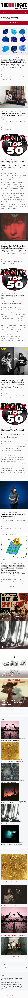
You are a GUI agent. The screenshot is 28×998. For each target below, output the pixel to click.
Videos (4, 127)
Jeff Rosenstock (22, 186)
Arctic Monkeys (14, 175)
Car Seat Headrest (6, 448)
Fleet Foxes (10, 316)
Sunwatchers (9, 202)
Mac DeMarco (17, 327)
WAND (3, 474)
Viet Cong (22, 472)
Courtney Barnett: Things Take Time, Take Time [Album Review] (13, 61)
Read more (3, 70)
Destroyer (17, 450)
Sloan (18, 197)
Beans (13, 177)
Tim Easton (4, 206)
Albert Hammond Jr (8, 444)
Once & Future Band (11, 329)
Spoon (2, 336)
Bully (24, 446)
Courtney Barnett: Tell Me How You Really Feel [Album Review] (13, 247)
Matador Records (5, 398)
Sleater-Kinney (9, 466)
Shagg (9, 334)
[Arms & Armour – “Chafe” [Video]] (14, 902)
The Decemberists (10, 470)
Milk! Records (8, 79)
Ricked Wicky (20, 463)
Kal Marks (10, 188)
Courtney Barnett (15, 77)
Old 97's (3, 329)
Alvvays (14, 309)
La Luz (23, 457)
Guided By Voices (8, 184)
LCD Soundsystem (8, 327)
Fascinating (12, 314)
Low (4, 191)
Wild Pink (14, 208)
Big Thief (18, 309)
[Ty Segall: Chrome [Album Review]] (14, 648)
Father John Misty (20, 314)
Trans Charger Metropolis (12, 472)
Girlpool (6, 455)
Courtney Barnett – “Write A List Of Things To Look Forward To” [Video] (13, 115)
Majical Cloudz (11, 459)
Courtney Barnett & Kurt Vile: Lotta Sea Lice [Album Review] (12, 381)
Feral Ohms (4, 316)
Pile (21, 329)
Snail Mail (3, 199)
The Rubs (8, 338)
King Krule (19, 325)
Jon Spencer (4, 188)
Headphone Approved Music (10, 579)
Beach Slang (4, 446)
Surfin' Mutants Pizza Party (16, 468)
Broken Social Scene (6, 312)
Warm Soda (8, 474)
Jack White (15, 186)
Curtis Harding (5, 314)
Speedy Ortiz (16, 466)
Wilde (12, 398)
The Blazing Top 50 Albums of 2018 (12, 162)
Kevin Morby (18, 323)
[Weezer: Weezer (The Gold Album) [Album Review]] (14, 878)
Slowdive (13, 334)
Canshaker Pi (19, 177)
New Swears (11, 461)
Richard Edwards (16, 331)
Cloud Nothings (17, 180)
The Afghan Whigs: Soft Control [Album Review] (13, 935)
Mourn (6, 461)
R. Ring (10, 331)
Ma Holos (8, 191)
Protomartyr (4, 331)
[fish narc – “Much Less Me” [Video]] (14, 953)
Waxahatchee (4, 342)
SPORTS (22, 466)
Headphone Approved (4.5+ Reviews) (10, 584)
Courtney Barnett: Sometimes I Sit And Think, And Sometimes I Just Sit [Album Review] (13, 568)
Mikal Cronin (18, 459)
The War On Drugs (16, 338)
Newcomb (3, 81)
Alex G (9, 309)
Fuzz (22, 452)
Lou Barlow (4, 459)
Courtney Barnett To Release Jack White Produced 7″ (14, 515)
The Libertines (18, 470)
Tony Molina (10, 206)
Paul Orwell (18, 461)
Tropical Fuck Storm (19, 206)
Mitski (2, 193)
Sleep (15, 197)
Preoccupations (5, 463)
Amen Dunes (6, 175)
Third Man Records (17, 528)
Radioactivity (13, 463)
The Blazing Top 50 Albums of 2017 (12, 297)
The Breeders (13, 204)
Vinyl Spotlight (6, 526)
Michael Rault (21, 191)
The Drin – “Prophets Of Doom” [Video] (11, 984)
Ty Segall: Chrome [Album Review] (10, 982)
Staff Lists (5, 173)
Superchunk (16, 202)
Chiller (10, 180)
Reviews (5, 74)
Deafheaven (4, 450)
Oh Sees (7, 193)
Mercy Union (14, 191)
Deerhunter (11, 450)
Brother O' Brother (17, 446)
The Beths (7, 204)
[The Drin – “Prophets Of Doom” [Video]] (14, 677)
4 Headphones (6, 77)
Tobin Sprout (7, 340)
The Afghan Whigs (15, 336)
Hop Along (11, 455)
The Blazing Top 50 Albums (15, 173)
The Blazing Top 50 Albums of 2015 (12, 431)
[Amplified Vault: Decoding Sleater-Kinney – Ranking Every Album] (14, 619)
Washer (23, 340)
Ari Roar (20, 175)
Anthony (14, 582)
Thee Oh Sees (21, 204)
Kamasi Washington (18, 188)
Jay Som (6, 323)
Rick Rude (17, 195)
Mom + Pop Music (17, 79)
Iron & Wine (13, 318)
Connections (4, 182)
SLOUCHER (23, 197)
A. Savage (5, 309)
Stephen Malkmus (11, 199)
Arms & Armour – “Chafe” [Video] (9, 906)
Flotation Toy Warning (19, 316)
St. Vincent (7, 336)
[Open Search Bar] (26, 12)
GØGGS (16, 184)
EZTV (9, 452)
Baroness (15, 444)
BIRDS (23, 309)
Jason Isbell (9, 320)
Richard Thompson (10, 195)
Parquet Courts (16, 193)
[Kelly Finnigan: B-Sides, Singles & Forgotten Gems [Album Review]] (14, 705)
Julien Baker (11, 323)
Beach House (8, 177)
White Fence (8, 208)
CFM (13, 312)
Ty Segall (13, 340)
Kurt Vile (22, 395)
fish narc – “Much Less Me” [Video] (10, 956)
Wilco (20, 474)
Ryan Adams (4, 334)
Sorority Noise (20, 334)
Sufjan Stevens (5, 468)
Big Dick (10, 446)
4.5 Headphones (7, 582)
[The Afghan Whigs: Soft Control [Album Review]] (14, 932)
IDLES (9, 186)
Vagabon (18, 340)
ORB (10, 193)
